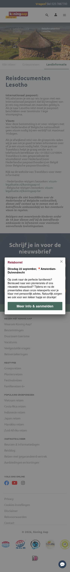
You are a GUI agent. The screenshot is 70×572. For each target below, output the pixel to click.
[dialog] (35, 286)
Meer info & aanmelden (35, 306)
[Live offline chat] (62, 564)
